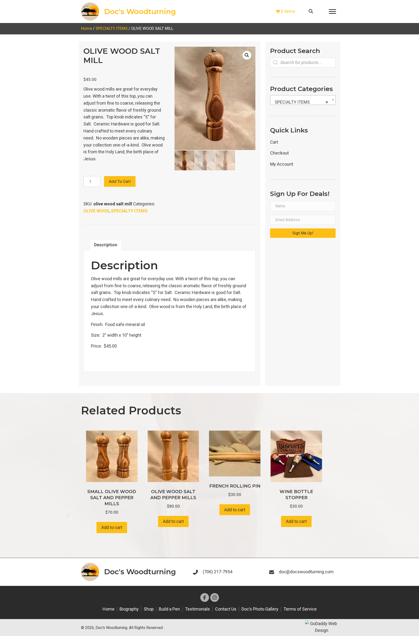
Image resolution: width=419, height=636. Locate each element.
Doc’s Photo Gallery (260, 609)
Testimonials (197, 609)
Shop (149, 609)
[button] (246, 55)
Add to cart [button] (111, 527)
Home (86, 28)
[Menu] (332, 12)
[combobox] (303, 100)
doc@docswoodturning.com (306, 571)
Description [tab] (105, 244)
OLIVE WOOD (96, 210)
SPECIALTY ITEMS (112, 28)
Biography (129, 609)
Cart (274, 142)
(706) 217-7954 (217, 571)
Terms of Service (300, 609)
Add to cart (120, 181)
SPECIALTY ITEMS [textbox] (301, 102)
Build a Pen (169, 609)
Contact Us (225, 609)
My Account (281, 164)
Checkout (279, 152)
